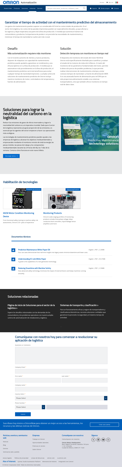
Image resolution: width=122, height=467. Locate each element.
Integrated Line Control (66, 461)
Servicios (39, 8)
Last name (65, 376)
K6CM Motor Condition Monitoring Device (18, 214)
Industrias (32, 8)
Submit (20, 414)
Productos (17, 8)
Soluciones (25, 8)
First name (19, 376)
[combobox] (66, 8)
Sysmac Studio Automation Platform (29, 461)
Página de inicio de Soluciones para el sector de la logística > (31, 306)
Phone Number (20, 403)
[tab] (61, 237)
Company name (20, 385)
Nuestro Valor (8, 8)
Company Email (20, 367)
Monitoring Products (52, 213)
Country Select (20, 394)
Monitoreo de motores (49, 461)
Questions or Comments (22, 345)
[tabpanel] (61, 262)
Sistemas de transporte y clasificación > (79, 305)
